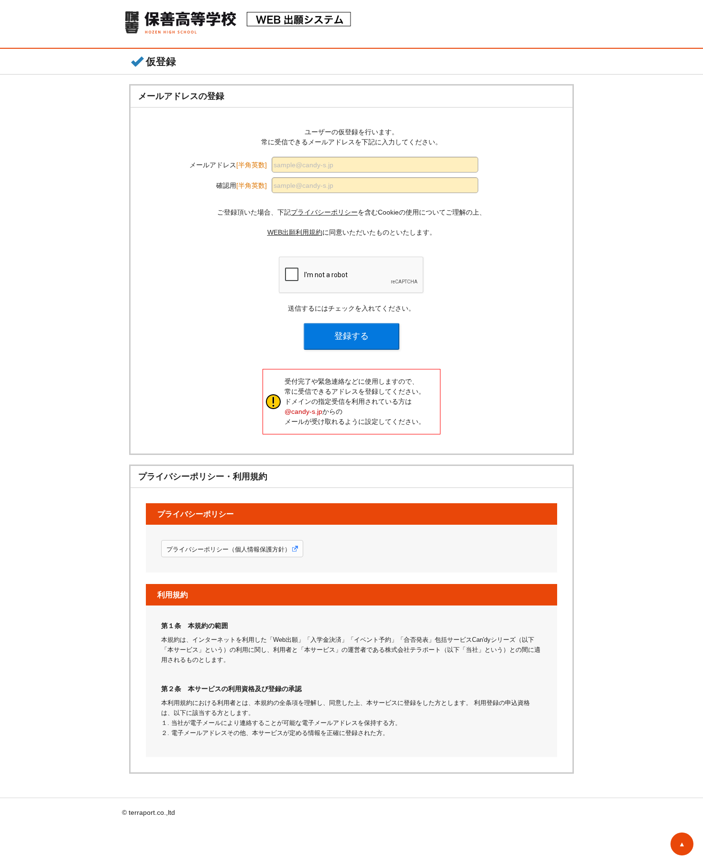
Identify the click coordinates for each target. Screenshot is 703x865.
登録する (351, 336)
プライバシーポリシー (324, 212)
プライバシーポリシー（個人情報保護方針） (228, 549)
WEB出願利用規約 (294, 232)
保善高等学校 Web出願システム (241, 24)
